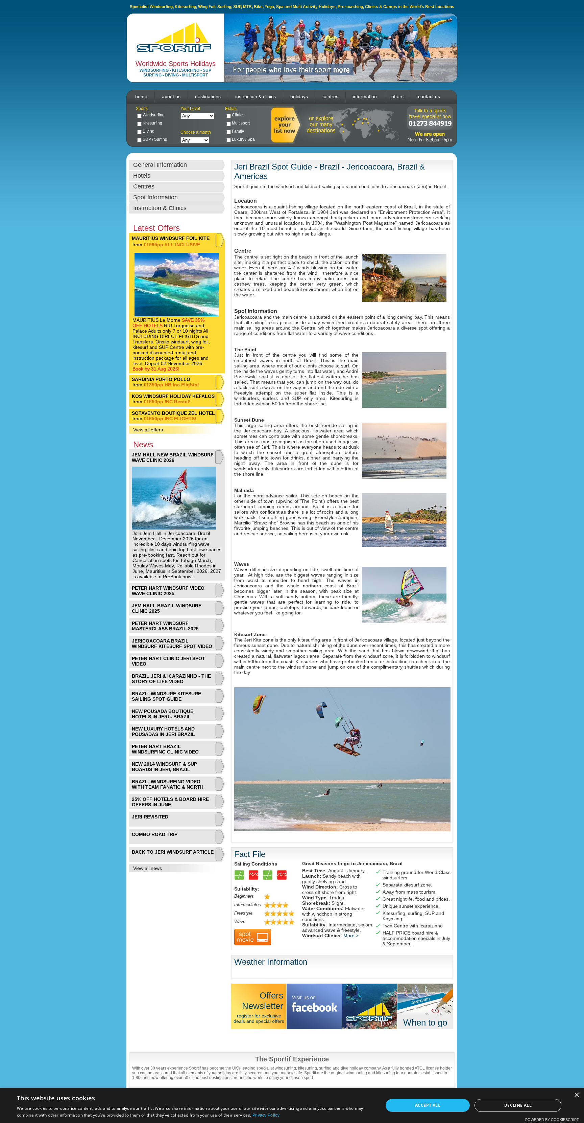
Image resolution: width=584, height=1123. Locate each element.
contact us (429, 96)
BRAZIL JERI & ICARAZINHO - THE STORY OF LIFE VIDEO (171, 678)
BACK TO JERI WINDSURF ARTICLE (173, 852)
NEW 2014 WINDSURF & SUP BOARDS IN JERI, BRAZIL (164, 766)
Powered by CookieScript (552, 1120)
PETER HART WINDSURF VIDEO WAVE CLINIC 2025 (168, 590)
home (141, 96)
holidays (299, 96)
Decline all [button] (518, 1105)
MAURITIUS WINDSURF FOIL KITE (171, 238)
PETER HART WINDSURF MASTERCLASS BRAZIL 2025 (165, 626)
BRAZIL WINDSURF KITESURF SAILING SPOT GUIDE (166, 696)
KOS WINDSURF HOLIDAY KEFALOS (173, 396)
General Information (160, 164)
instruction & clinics (255, 96)
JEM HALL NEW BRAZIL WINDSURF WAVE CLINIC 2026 (173, 457)
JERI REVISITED (150, 816)
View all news (147, 868)
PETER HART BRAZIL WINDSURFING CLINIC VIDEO (165, 749)
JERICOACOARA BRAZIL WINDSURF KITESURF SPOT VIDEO (172, 643)
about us (171, 96)
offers (397, 96)
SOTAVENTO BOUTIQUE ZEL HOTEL (173, 413)
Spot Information (155, 197)
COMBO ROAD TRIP (154, 834)
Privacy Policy (265, 1115)
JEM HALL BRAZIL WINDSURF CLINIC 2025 (166, 608)
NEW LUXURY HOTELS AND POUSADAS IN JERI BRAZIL (163, 731)
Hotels (141, 175)
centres (330, 96)
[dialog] (292, 1105)
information (365, 96)
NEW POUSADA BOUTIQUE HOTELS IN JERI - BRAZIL (162, 714)
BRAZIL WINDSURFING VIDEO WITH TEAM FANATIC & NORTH (167, 784)
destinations (208, 96)
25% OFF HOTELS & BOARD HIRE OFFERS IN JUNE (170, 801)
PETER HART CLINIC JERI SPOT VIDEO (168, 661)
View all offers (148, 429)
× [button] (576, 1095)
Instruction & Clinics (160, 208)
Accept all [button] (427, 1105)
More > (351, 935)
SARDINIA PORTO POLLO (161, 379)
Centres (143, 186)
